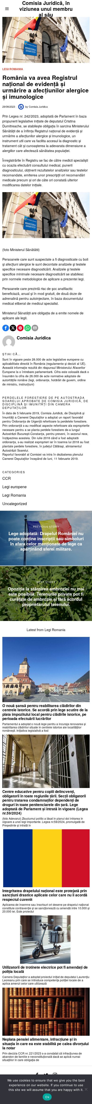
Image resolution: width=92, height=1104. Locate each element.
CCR (6, 478)
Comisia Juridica (38, 106)
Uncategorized (14, 503)
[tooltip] (5, 328)
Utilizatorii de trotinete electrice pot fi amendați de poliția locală (45, 969)
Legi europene (14, 486)
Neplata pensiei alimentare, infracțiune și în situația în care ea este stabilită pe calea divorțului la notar (45, 1043)
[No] (86, 1089)
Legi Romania (12, 69)
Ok (47, 1097)
